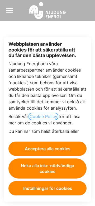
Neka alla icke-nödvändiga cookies (47, 168)
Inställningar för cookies (47, 188)
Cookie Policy (43, 116)
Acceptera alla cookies (47, 148)
